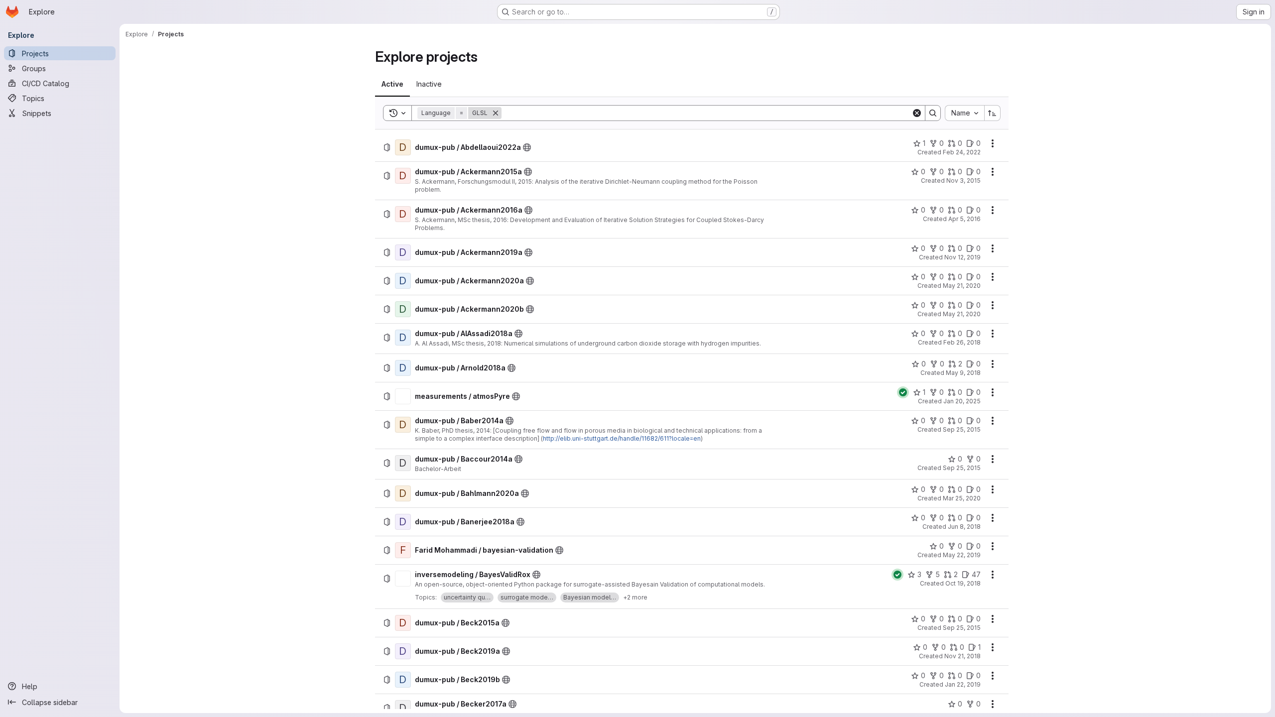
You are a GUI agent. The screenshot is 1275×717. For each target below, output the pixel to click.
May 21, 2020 (962, 285)
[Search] (933, 113)
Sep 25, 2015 (962, 429)
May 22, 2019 (962, 555)
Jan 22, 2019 (963, 684)
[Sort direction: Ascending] (993, 113)
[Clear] (917, 113)
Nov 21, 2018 (962, 656)
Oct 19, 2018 (963, 583)
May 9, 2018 (963, 372)
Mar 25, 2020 (962, 498)
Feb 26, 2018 (962, 342)
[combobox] (964, 113)
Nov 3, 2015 (963, 180)
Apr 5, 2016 (964, 219)
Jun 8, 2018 (964, 526)
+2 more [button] (635, 597)
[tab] (392, 84)
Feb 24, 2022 (962, 152)
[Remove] (496, 113)
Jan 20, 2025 (962, 401)
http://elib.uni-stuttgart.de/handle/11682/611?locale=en (622, 438)
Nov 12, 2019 (962, 257)
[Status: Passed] (903, 392)
